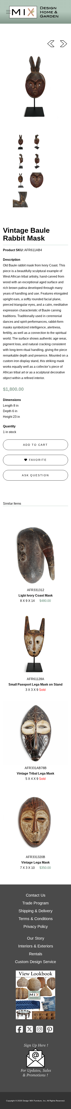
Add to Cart (35, 444)
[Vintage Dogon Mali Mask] (63, 43)
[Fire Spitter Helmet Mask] (50, 43)
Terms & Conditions (36, 919)
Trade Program (35, 903)
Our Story (35, 938)
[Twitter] (29, 1031)
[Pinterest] (49, 1031)
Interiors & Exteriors (35, 946)
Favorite (37, 459)
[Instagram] (39, 1031)
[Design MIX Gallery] (34, 12)
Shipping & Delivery (35, 911)
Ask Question (35, 475)
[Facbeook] (19, 1031)
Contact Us (35, 895)
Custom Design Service (35, 962)
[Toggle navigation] (8, 12)
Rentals (35, 954)
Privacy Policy (35, 926)
